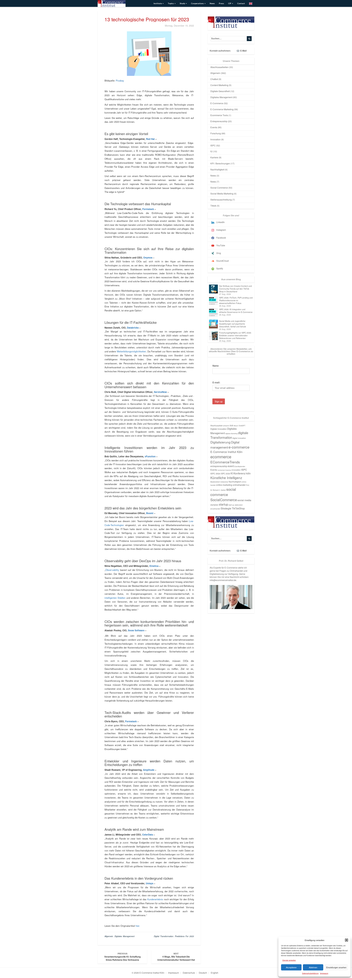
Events (213, 127)
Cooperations (197, 3)
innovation (236, 469)
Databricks (133, 327)
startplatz (214, 504)
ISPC (213, 145)
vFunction (150, 456)
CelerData (147, 834)
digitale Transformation (229, 435)
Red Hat (150, 139)
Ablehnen (313, 967)
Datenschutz (189, 972)
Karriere (214, 157)
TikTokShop (238, 508)
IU (211, 151)
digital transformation (163, 936)
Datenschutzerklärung (310, 973)
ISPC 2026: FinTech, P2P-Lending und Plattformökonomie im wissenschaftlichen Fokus (236, 300)
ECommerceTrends (225, 462)
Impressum (324, 973)
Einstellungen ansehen (336, 967)
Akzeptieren (291, 967)
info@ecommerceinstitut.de (223, 580)
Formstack (148, 209)
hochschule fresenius (224, 470)
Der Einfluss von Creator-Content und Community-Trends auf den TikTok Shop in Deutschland (235, 289)
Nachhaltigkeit (217, 169)
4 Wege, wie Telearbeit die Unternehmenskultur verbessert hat (176, 956)
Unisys (149, 883)
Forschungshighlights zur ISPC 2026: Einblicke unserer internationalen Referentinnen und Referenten (235, 335)
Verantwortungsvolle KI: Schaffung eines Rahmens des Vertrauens (122, 956)
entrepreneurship (218, 466)
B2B (231, 425)
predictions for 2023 (184, 936)
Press (221, 3)
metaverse (224, 482)
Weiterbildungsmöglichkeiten (131, 351)
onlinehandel (239, 484)
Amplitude (148, 769)
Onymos (147, 257)
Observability (112, 570)
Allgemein (109, 936)
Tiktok (213, 205)
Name (215, 365)
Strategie (226, 508)
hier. (137, 925)
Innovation (215, 139)
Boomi (149, 513)
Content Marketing (219, 85)
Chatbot (214, 79)
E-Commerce (216, 103)
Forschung (215, 133)
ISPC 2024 (215, 473)
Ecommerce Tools (219, 115)
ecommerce (220, 456)
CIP (230, 3)
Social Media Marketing (221, 193)
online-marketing (224, 484)
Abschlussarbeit (216, 425)
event (231, 466)
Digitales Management (124, 936)
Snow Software (136, 630)
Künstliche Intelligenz (226, 477)
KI (232, 473)
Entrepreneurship (218, 121)
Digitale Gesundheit (220, 91)
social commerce (223, 491)
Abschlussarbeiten (219, 67)
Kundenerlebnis (155, 899)
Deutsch (203, 972)
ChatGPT (242, 425)
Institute (158, 3)
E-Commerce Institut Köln (226, 452)
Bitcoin (236, 426)
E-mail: (216, 382)
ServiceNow (160, 392)
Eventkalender (239, 466)
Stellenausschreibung (221, 199)
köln (248, 473)
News (212, 3)
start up (231, 505)
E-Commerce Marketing (221, 109)
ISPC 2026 (225, 473)
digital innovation (239, 438)
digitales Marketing (231, 433)
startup (223, 504)
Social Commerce (219, 187)
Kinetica (153, 566)
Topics (171, 3)
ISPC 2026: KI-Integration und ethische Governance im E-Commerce (235, 310)
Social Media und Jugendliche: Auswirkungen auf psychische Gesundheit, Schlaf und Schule (232, 324)
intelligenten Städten (115, 597)
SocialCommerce (223, 499)
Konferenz (239, 473)
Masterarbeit (215, 482)
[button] (346, 940)
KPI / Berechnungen (220, 163)
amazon (226, 425)
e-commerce (239, 447)
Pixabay (120, 80)
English (214, 972)
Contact (241, 3)
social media (244, 500)
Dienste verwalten (289, 960)
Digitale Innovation (218, 428)
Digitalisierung (220, 442)
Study (182, 3)
